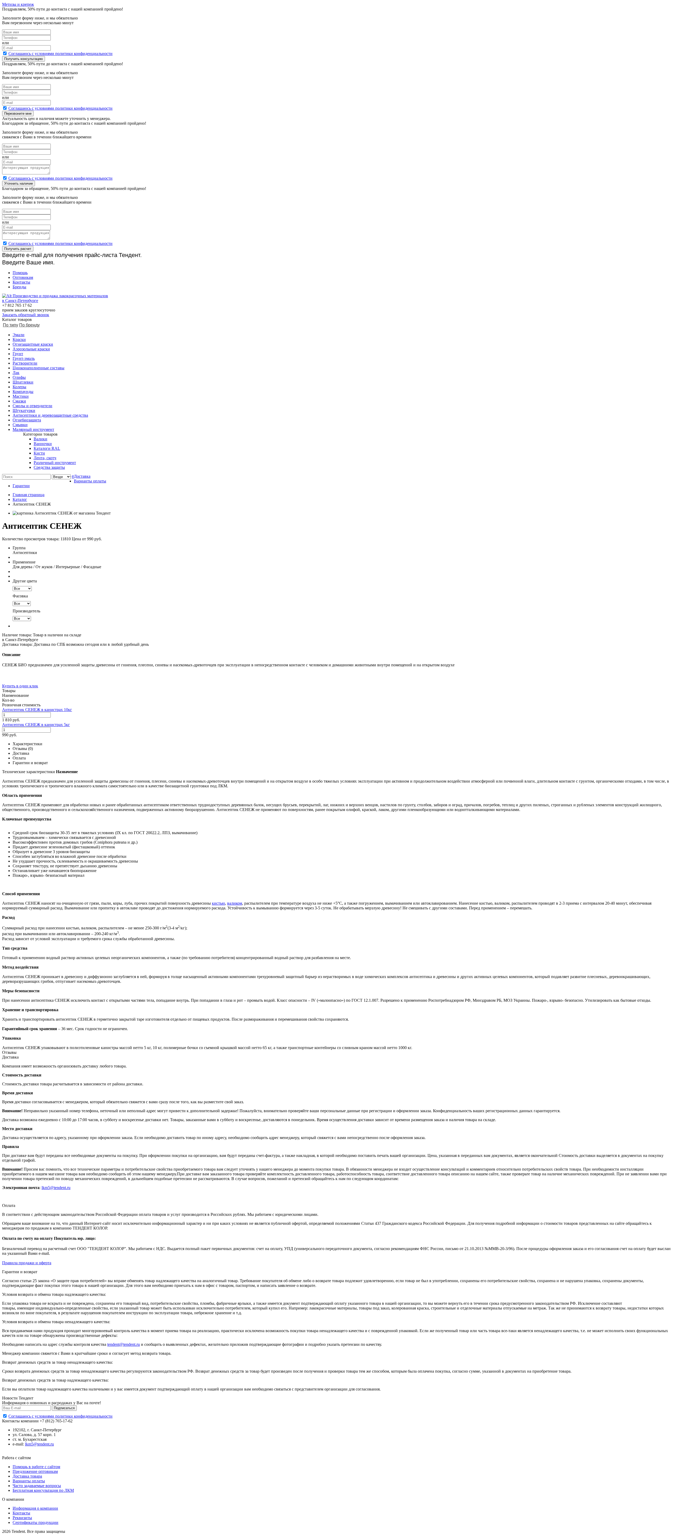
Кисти (39, 453)
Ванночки (43, 443)
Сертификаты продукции (35, 1522)
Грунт (18, 353)
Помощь (20, 272)
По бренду (29, 325)
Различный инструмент (55, 462)
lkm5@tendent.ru (56, 1187)
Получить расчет (17, 249)
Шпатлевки (23, 382)
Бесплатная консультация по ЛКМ (43, 1490)
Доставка (82, 476)
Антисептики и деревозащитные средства (50, 415)
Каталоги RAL (47, 448)
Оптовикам (23, 277)
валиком (234, 903)
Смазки (19, 401)
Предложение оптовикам (35, 1471)
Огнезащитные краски (33, 344)
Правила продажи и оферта (26, 1263)
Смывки (20, 424)
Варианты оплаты (90, 481)
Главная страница (28, 494)
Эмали (18, 335)
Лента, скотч (45, 458)
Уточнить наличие (18, 183)
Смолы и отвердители (32, 406)
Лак (16, 372)
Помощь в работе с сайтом (36, 1466)
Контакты (21, 282)
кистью (218, 903)
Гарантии (21, 486)
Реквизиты (22, 1517)
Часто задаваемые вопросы (37, 1485)
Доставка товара (27, 1476)
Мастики (21, 396)
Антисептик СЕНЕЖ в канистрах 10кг (37, 709)
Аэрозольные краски (31, 349)
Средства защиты (49, 467)
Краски (19, 339)
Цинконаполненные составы (38, 368)
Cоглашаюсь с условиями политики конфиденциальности (60, 53)
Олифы (19, 377)
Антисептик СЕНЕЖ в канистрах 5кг (36, 724)
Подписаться (64, 1408)
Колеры (19, 387)
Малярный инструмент (33, 429)
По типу (10, 325)
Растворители (25, 363)
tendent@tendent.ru (123, 1344)
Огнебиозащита (27, 420)
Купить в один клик (20, 686)
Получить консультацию (23, 59)
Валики (40, 439)
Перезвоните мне (18, 113)
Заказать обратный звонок (25, 315)
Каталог (20, 499)
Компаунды (23, 391)
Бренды (19, 287)
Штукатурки (24, 410)
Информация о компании (35, 1508)
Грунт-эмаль (24, 358)
